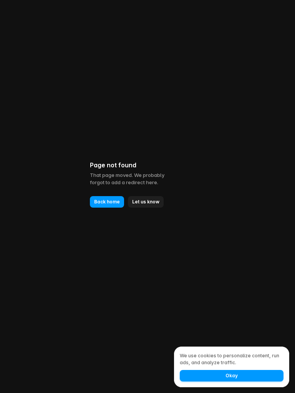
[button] (107, 202)
